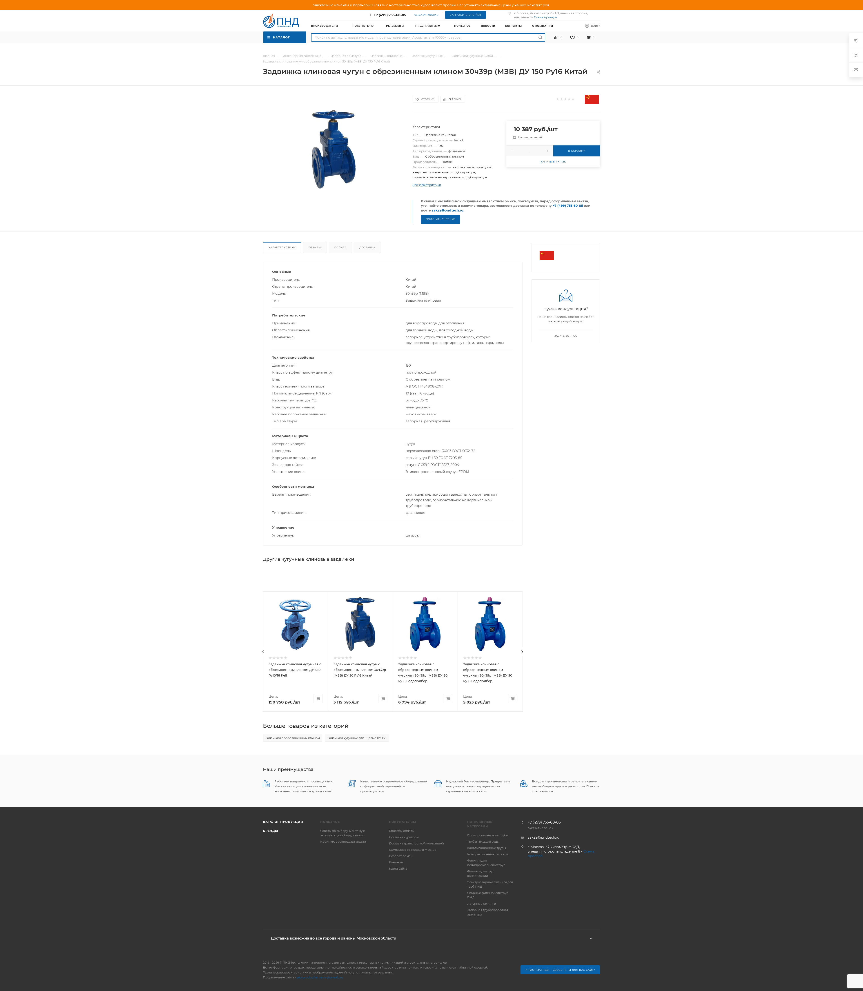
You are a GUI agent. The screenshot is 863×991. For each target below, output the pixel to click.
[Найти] (540, 37)
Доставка (367, 247)
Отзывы (315, 247)
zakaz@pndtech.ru (447, 210)
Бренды (270, 831)
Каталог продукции (283, 822)
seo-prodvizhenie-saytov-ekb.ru (320, 977)
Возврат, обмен (401, 856)
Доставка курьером (404, 837)
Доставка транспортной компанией (416, 843)
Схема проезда (545, 17)
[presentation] (263, 651)
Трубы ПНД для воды (483, 841)
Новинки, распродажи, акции (343, 841)
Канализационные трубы (486, 848)
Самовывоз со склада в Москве (412, 849)
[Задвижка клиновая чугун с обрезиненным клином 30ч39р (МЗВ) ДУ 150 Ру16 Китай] (333, 149)
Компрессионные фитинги (487, 854)
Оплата (340, 247)
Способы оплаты (401, 831)
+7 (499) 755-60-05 (390, 15)
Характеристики (282, 247)
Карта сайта (398, 868)
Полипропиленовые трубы (487, 835)
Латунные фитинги (481, 903)
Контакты (396, 862)
